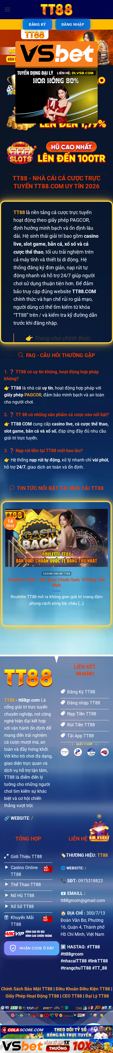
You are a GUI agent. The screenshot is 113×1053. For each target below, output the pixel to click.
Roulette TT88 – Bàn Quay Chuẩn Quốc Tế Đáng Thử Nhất (57, 582)
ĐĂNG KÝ (37, 24)
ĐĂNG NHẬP (72, 24)
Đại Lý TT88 (97, 996)
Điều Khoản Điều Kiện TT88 (83, 989)
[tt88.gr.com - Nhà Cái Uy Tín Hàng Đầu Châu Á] (56, 9)
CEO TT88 (72, 996)
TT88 (9, 700)
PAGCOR (32, 394)
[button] (7, 9)
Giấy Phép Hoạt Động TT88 (32, 996)
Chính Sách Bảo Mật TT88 (26, 989)
